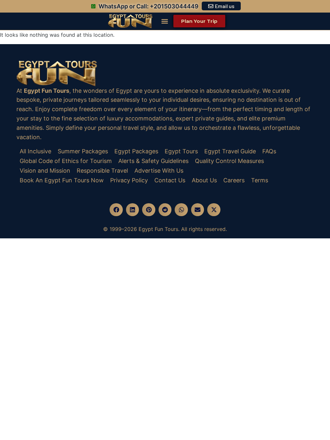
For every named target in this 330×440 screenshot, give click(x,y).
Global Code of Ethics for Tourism (66, 161)
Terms (259, 180)
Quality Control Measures (229, 161)
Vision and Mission (45, 170)
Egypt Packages (136, 151)
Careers (234, 180)
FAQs (269, 151)
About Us (204, 180)
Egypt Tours (181, 151)
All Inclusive (35, 151)
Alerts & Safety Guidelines (153, 161)
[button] (164, 21)
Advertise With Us (158, 170)
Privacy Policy (129, 180)
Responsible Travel (102, 170)
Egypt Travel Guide (230, 151)
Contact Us (169, 180)
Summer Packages (83, 151)
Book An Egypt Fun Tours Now (62, 180)
